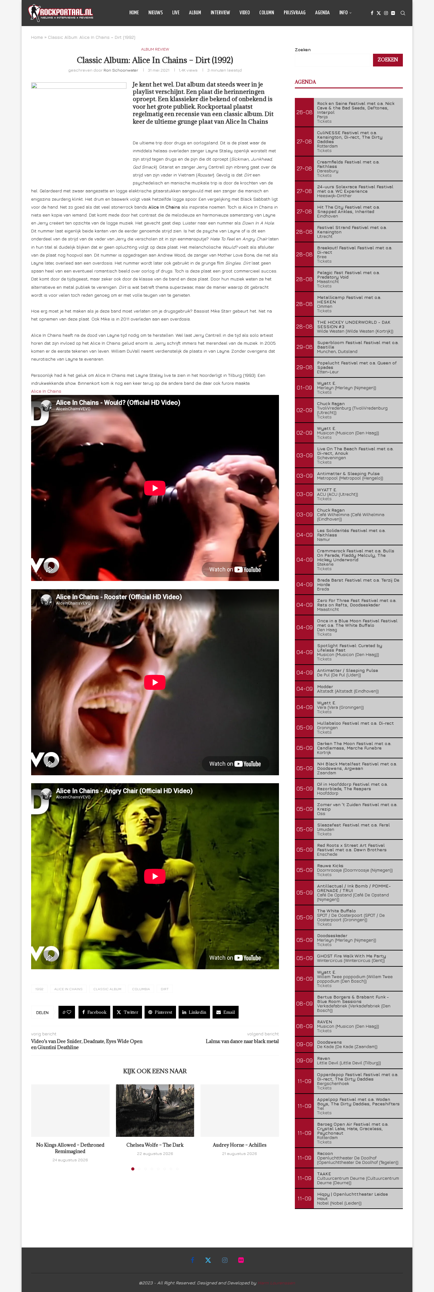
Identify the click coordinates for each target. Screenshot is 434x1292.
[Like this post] (69, 1012)
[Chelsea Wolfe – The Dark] (155, 1110)
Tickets (324, 121)
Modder (325, 686)
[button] (39, 1127)
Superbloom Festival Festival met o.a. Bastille (358, 344)
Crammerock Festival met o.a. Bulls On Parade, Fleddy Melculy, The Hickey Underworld (355, 555)
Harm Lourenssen (276, 1282)
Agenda (322, 13)
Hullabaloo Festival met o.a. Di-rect (355, 723)
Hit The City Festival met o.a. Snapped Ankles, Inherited (348, 209)
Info (343, 13)
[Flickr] (393, 13)
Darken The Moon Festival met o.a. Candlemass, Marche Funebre (354, 745)
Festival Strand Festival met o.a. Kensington (352, 229)
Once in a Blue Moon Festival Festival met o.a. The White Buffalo (357, 623)
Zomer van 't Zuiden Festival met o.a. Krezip (357, 807)
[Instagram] (386, 13)
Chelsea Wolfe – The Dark (155, 1145)
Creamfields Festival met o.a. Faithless (348, 164)
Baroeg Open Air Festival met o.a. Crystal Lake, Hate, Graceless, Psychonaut (353, 1128)
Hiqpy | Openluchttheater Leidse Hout (352, 1196)
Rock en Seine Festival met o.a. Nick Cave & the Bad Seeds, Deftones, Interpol (355, 107)
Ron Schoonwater (121, 70)
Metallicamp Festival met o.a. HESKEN (349, 299)
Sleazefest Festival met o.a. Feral (353, 824)
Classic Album (107, 989)
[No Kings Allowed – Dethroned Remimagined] (70, 1110)
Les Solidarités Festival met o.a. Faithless (351, 532)
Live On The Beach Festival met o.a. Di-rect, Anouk (355, 451)
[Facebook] (372, 13)
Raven (323, 1058)
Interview (220, 13)
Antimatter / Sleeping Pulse (347, 670)
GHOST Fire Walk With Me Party (351, 955)
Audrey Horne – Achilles (240, 1145)
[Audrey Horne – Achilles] (239, 1110)
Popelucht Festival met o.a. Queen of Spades (357, 365)
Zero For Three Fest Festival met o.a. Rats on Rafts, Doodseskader (357, 602)
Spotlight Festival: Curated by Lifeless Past (349, 648)
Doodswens (329, 1042)
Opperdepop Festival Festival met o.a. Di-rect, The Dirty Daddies (357, 1076)
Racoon (325, 1153)
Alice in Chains (68, 989)
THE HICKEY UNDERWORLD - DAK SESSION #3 (353, 324)
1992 (39, 989)
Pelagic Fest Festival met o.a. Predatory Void (348, 275)
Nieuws (155, 13)
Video (245, 13)
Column (266, 13)
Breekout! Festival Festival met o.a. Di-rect (354, 250)
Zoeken (303, 49)
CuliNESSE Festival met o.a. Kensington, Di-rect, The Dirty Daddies (350, 137)
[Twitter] (378, 13)
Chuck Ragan (331, 403)
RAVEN (324, 1021)
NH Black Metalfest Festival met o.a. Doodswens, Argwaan (357, 766)
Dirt (165, 989)
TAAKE (324, 1173)
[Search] (403, 13)
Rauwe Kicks (330, 865)
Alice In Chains (46, 391)
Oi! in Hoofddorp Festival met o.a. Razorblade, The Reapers (352, 786)
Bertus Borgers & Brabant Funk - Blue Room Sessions (353, 999)
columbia (141, 989)
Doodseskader (332, 935)
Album (195, 13)
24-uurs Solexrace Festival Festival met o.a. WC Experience (355, 189)
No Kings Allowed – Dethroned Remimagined (70, 1148)
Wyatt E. (326, 383)
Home (134, 13)
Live (176, 13)
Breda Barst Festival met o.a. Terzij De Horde (358, 582)
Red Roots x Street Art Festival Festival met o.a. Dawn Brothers (352, 847)
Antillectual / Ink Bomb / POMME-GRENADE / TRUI (354, 888)
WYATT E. (327, 489)
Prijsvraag (295, 13)
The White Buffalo (336, 910)
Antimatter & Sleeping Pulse (348, 473)
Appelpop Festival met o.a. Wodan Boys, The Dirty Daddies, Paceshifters (358, 1101)
